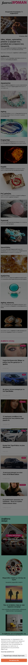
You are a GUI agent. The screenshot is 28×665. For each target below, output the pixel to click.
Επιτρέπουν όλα (14, 660)
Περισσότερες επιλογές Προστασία (14, 655)
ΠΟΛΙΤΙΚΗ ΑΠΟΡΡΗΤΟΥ (7, 652)
